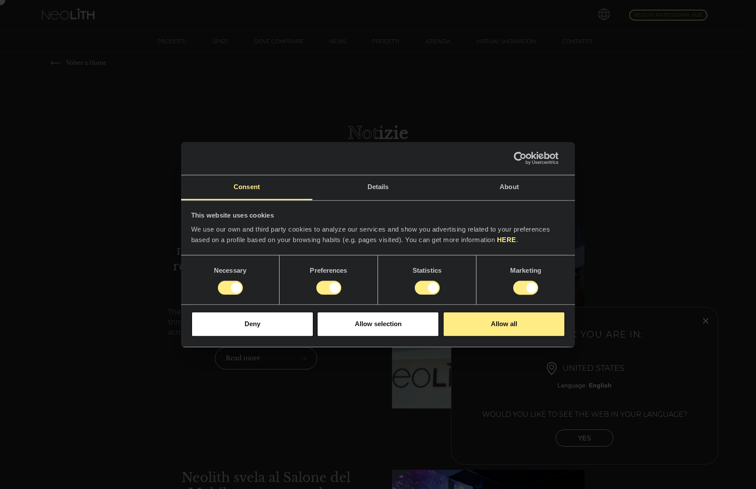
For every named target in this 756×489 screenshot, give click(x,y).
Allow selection (378, 324)
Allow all (504, 324)
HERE (506, 239)
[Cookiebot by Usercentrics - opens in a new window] (527, 158)
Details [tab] (378, 186)
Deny (252, 324)
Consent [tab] (247, 186)
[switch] (328, 288)
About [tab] (509, 186)
